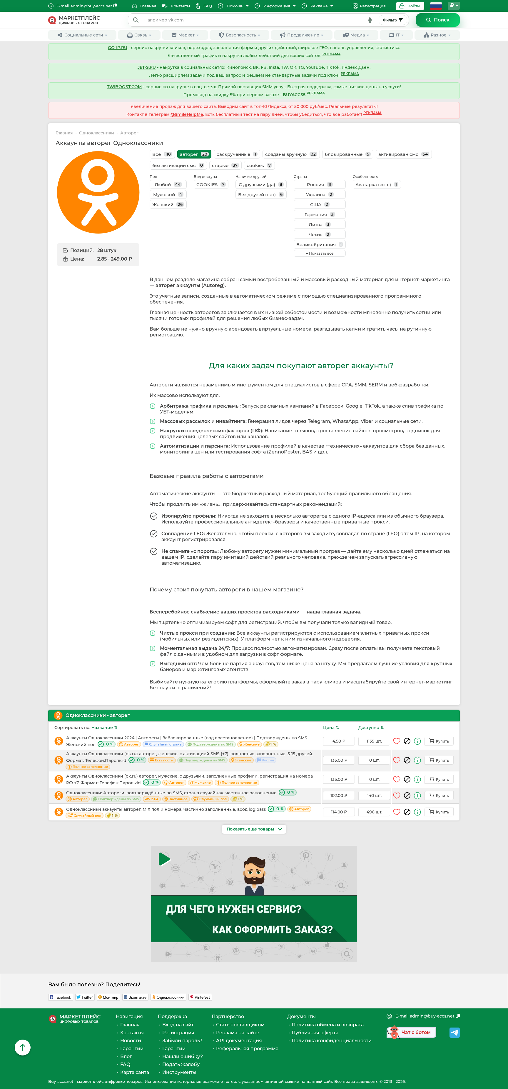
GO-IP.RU (117, 47)
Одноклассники (96, 133)
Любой (168, 184)
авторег (193, 154)
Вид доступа (205, 176)
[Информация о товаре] (417, 741)
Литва (319, 224)
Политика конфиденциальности (332, 1040)
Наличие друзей (250, 176)
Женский (167, 204)
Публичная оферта (315, 1032)
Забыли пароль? (182, 1040)
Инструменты (179, 1072)
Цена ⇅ (331, 727)
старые (225, 165)
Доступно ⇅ (371, 727)
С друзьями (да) (260, 184)
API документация (239, 1040)
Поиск (441, 20)
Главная (64, 133)
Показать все (321, 253)
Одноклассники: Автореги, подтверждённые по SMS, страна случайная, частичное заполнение (180, 795)
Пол (153, 176)
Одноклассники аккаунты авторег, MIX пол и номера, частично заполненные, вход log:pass (187, 812)
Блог (126, 1056)
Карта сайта (134, 1072)
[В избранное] (396, 741)
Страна (300, 176)
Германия (319, 214)
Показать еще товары (251, 829)
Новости (130, 1040)
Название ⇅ (104, 727)
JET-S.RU (147, 67)
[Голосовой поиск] (370, 20)
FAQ (125, 1064)
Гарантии (131, 1048)
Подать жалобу (181, 1064)
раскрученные (236, 154)
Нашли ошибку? (182, 1056)
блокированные (347, 154)
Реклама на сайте (237, 1032)
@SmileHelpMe (187, 114)
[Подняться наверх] (23, 1047)
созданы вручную (290, 154)
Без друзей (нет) (260, 194)
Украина (319, 194)
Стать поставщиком (240, 1025)
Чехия (319, 234)
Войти (413, 6)
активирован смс (403, 154)
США (319, 204)
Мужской (167, 194)
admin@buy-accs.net (91, 6)
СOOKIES (210, 184)
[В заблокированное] (407, 741)
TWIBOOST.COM (124, 86)
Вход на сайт (178, 1025)
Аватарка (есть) (376, 184)
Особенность (365, 176)
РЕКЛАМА (331, 54)
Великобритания (319, 244)
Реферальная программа (247, 1048)
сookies (259, 165)
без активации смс (177, 165)
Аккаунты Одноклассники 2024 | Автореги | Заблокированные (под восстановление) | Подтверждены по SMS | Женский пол (188, 741)
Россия (319, 184)
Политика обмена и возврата (328, 1025)
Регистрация (373, 6)
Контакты (132, 1032)
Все (161, 154)
